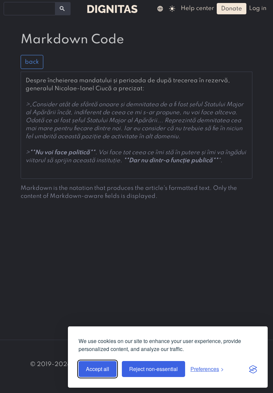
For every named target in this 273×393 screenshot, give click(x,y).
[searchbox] (10, 8)
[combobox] (29, 8)
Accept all (97, 369)
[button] (160, 8)
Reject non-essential (153, 369)
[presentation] (136, 121)
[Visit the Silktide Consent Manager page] (253, 369)
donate (231, 9)
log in (257, 8)
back (32, 62)
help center (197, 8)
